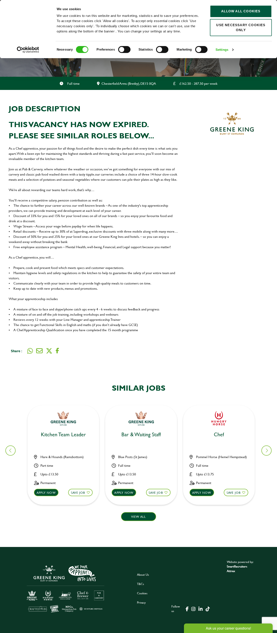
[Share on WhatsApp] (30, 351)
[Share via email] (39, 351)
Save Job (78, 492)
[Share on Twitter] (49, 351)
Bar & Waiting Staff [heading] (141, 434)
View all (138, 516)
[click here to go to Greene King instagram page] (193, 609)
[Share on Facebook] (57, 350)
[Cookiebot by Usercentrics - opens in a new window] (28, 49)
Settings (222, 49)
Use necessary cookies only (240, 27)
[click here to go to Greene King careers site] (65, 588)
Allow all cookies (240, 11)
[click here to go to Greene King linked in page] (200, 609)
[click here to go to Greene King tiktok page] (207, 609)
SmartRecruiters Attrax (237, 568)
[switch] (124, 49)
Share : (16, 350)
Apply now (46, 492)
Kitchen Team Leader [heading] (63, 434)
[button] (266, 450)
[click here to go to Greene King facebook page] (187, 609)
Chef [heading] (219, 434)
